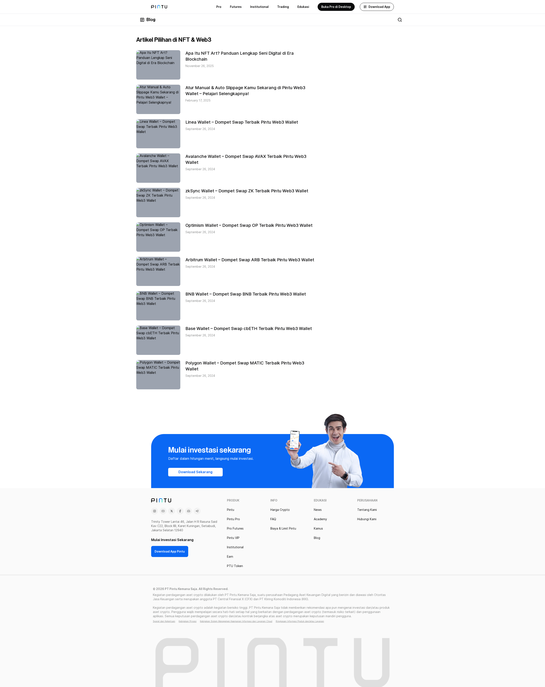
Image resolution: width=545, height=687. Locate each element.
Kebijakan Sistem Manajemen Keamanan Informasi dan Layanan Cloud (236, 621)
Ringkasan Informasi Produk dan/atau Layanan (300, 621)
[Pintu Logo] (159, 7)
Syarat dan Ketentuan (164, 621)
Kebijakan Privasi (187, 621)
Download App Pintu (170, 551)
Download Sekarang (195, 472)
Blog (150, 20)
